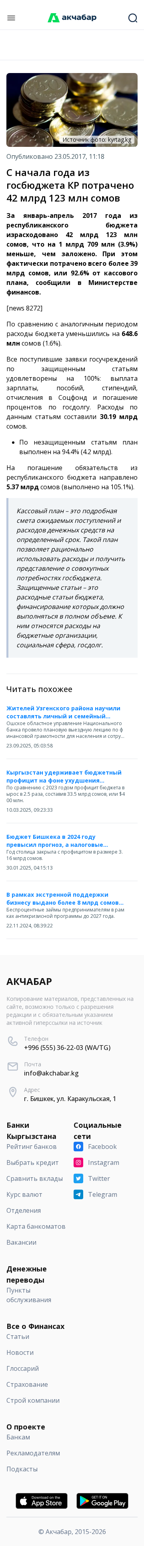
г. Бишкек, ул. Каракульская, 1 (70, 1098)
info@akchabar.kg (51, 1073)
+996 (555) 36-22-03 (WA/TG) (67, 1047)
